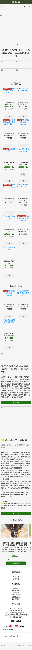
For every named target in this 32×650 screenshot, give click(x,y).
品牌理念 (16, 577)
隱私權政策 (16, 590)
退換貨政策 (16, 597)
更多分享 (16, 513)
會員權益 (16, 579)
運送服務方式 (16, 595)
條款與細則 (16, 588)
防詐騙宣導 (16, 599)
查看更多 (16, 402)
